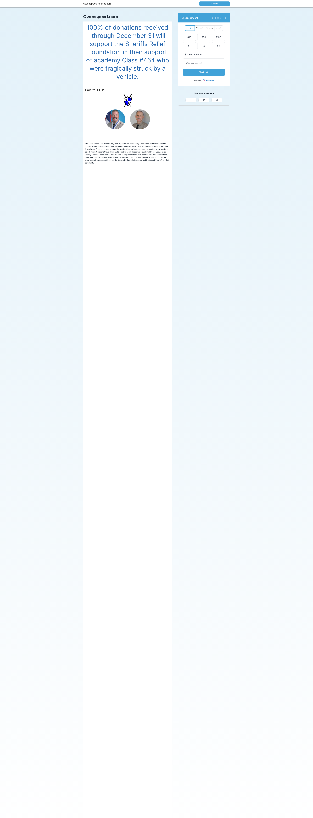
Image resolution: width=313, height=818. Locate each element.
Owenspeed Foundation (97, 3)
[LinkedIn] (203, 100)
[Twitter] (216, 100)
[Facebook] (190, 100)
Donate (214, 3)
